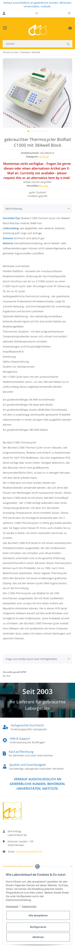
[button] (36, 13)
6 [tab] (41, 131)
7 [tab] (44, 131)
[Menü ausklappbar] (5, 28)
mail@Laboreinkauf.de (29, 851)
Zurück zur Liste (10, 52)
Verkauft (44, 156)
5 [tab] (39, 131)
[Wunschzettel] (69, 13)
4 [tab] (36, 131)
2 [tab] (31, 131)
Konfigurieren (38, 926)
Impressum (12, 906)
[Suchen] (68, 43)
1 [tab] (28, 131)
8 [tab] (46, 131)
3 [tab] (33, 131)
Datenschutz (29, 906)
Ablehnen (38, 937)
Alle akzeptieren (38, 915)
